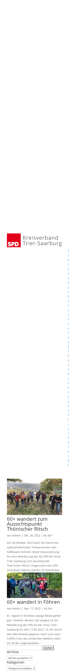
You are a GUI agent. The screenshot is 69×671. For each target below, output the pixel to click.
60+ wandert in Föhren (33, 601)
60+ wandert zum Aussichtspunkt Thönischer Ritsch (27, 523)
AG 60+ (47, 535)
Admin (16, 535)
